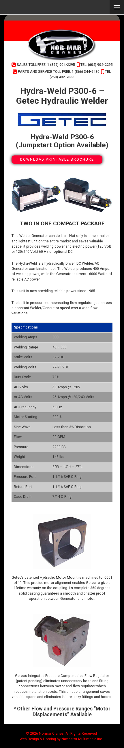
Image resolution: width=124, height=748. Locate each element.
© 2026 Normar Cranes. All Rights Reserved (61, 734)
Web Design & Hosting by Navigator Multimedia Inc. (61, 739)
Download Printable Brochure (57, 159)
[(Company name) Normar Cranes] (62, 44)
